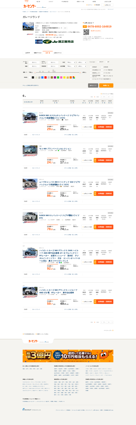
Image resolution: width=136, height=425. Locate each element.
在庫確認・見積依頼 (103, 127)
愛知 (58, 388)
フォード (92, 375)
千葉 (69, 384)
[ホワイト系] (30, 77)
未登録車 (106, 67)
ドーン (32, 382)
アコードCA (37, 382)
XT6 (42, 388)
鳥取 (63, 390)
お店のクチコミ (58, 52)
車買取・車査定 (54, 401)
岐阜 (76, 386)
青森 (24, 368)
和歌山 (59, 390)
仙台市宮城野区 (66, 375)
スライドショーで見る (107, 93)
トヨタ (87, 368)
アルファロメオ (108, 375)
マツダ (90, 370)
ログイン (90, 5)
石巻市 (95, 384)
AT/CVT (101, 62)
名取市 (55, 368)
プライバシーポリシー (60, 410)
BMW (87, 373)
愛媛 (62, 392)
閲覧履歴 (97, 5)
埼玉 (66, 384)
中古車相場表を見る (29, 334)
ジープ (87, 375)
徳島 (55, 392)
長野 (73, 386)
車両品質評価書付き (96, 76)
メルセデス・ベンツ (98, 370)
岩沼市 (60, 370)
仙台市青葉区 (101, 388)
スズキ (99, 368)
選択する (34, 62)
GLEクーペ (35, 390)
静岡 (55, 388)
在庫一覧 (48, 53)
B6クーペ (47, 388)
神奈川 (76, 384)
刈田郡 (77, 368)
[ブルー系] (42, 77)
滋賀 (66, 388)
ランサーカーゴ (26, 382)
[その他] (74, 77)
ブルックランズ (35, 384)
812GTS (46, 384)
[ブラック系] (33, 77)
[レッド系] (45, 77)
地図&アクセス (37, 52)
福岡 (69, 392)
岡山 (70, 390)
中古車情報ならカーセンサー (29, 401)
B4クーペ (41, 390)
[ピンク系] (61, 77)
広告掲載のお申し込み (108, 410)
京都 (69, 388)
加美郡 (77, 373)
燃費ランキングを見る (42, 334)
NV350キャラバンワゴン (38, 386)
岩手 (27, 368)
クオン (30, 386)
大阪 (73, 388)
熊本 (55, 394)
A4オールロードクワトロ (34, 388)
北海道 (55, 382)
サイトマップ (110, 9)
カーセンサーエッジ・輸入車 (43, 401)
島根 (66, 390)
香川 (58, 392)
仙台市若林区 (71, 368)
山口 (77, 390)
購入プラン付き (107, 76)
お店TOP (27, 52)
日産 (91, 368)
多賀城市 (72, 373)
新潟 (55, 386)
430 (26, 386)
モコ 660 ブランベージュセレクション (55, 149)
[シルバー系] (39, 77)
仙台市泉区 (92, 386)
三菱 (86, 370)
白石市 (72, 375)
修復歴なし (95, 73)
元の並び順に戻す (28, 102)
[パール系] (36, 77)
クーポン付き (107, 73)
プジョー (97, 375)
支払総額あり (95, 70)
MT (108, 62)
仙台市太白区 (57, 373)
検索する (106, 85)
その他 (68, 370)
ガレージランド (36, 134)
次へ (109, 96)
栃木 (58, 384)
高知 (66, 392)
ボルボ (96, 373)
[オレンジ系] (71, 77)
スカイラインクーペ (27, 390)
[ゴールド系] (67, 77)
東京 (73, 384)
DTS (41, 384)
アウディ (101, 373)
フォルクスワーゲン (108, 370)
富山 (58, 386)
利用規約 (68, 410)
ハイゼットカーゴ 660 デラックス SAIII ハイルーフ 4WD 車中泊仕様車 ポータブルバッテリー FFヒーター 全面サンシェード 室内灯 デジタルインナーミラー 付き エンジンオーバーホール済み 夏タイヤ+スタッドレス (59, 255)
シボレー (91, 373)
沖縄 (70, 394)
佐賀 (73, 392)
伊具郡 (62, 373)
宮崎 (62, 394)
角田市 (77, 375)
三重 (62, 388)
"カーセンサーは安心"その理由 (78, 410)
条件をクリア (93, 85)
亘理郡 (73, 370)
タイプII (43, 382)
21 (23, 386)
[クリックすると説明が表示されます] (93, 23)
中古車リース (62, 401)
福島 (41, 368)
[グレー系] (49, 77)
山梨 (69, 386)
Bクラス (46, 390)
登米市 (67, 373)
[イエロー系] (64, 77)
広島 (73, 390)
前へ (104, 96)
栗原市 (87, 382)
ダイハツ (104, 368)
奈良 (55, 390)
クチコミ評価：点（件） (71, 134)
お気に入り (108, 5)
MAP (65, 27)
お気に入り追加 (88, 127)
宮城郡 (55, 370)
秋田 (34, 368)
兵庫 (76, 388)
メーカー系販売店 (108, 70)
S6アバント (25, 388)
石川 (62, 386)
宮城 (31, 368)
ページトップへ (108, 330)
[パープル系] (55, 77)
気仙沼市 (60, 368)
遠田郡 (55, 375)
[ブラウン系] (52, 77)
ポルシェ (106, 373)
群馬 (62, 384)
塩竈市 (60, 375)
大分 (58, 394)
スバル (109, 368)
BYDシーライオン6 (27, 384)
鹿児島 (66, 394)
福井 (66, 386)
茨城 (55, 384)
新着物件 (94, 67)
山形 (38, 368)
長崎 (76, 392)
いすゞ (102, 375)
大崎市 (65, 368)
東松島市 (103, 382)
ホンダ (95, 368)
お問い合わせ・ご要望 (98, 410)
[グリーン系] (58, 77)
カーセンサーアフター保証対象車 (100, 79)
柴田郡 (64, 370)
